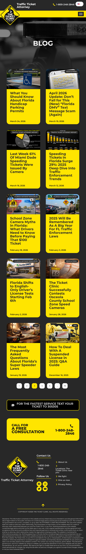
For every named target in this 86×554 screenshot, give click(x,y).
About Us (62, 462)
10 (64, 385)
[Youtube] (45, 488)
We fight (62, 476)
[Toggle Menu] (81, 14)
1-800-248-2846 (65, 4)
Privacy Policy (65, 484)
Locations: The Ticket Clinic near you (64, 470)
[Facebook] (39, 483)
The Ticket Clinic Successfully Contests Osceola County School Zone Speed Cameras (62, 295)
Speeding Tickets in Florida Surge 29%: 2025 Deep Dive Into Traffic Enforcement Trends (62, 166)
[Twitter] (39, 488)
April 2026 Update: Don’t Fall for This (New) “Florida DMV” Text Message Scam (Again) (62, 104)
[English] (79, 4)
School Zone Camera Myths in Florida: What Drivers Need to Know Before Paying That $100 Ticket (22, 230)
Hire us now (64, 480)
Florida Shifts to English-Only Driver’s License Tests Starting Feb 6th (21, 292)
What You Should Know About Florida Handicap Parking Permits (22, 102)
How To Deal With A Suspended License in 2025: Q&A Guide (60, 356)
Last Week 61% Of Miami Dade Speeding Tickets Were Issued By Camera (23, 163)
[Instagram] (45, 483)
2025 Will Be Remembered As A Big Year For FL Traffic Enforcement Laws (61, 227)
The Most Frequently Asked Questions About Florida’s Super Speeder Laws (23, 358)
